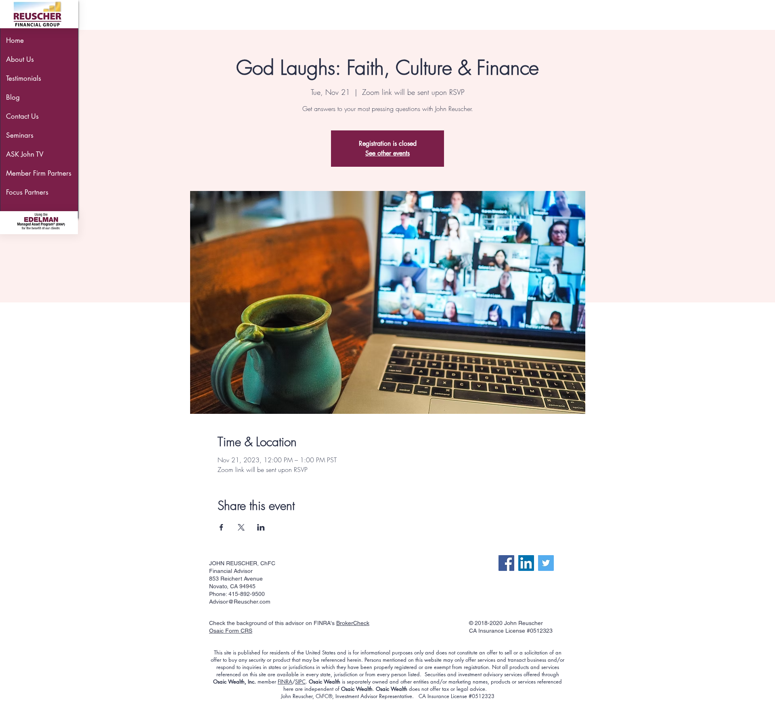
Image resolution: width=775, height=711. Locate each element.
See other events (387, 153)
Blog (13, 97)
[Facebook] (506, 563)
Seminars (20, 135)
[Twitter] (546, 563)
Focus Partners (27, 192)
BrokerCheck (352, 623)
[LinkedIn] (526, 563)
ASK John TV (25, 154)
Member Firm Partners (36, 173)
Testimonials (23, 78)
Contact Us (22, 116)
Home (15, 40)
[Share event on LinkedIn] (261, 527)
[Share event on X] (241, 527)
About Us (20, 59)
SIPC (300, 681)
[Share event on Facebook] (221, 527)
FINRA (285, 681)
